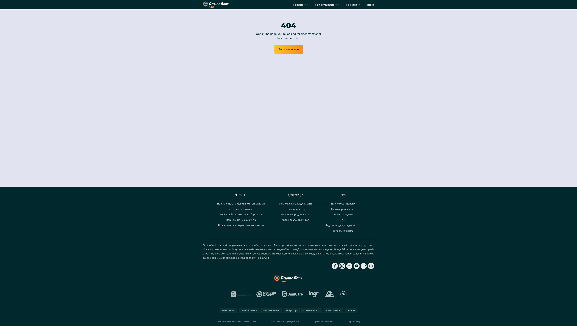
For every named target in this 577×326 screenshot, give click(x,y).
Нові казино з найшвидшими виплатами (241, 203)
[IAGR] (314, 294)
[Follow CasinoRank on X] (349, 266)
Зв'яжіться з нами (343, 230)
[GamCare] (292, 294)
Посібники (351, 4)
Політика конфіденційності (285, 321)
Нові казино (299, 4)
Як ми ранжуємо (343, 214)
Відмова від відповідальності (343, 225)
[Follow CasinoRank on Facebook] (335, 266)
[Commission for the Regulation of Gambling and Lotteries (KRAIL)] (240, 294)
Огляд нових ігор (295, 209)
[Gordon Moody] (266, 294)
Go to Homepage (289, 49)
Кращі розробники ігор (295, 220)
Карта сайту (354, 321)
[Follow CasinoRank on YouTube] (357, 266)
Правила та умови (323, 321)
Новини (369, 4)
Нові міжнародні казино (295, 214)
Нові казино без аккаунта (241, 220)
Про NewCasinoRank (343, 203)
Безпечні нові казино (240, 209)
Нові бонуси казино (325, 4)
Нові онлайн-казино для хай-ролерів (241, 214)
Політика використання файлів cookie (236, 321)
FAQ (343, 220)
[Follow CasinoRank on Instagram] (342, 266)
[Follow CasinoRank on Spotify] (364, 266)
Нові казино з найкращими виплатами (241, 225)
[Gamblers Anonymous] (329, 294)
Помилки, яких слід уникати (295, 203)
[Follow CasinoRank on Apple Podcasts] (371, 266)
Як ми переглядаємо (343, 209)
